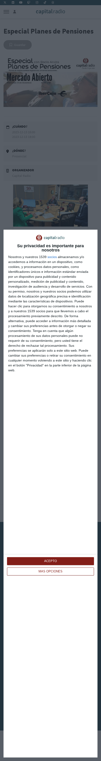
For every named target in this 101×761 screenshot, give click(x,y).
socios (52, 257)
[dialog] (50, 493)
